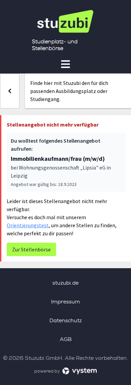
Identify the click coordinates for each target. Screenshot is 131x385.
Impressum (65, 301)
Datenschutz (65, 320)
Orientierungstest (28, 225)
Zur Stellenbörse (31, 249)
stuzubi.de (65, 282)
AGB (66, 339)
